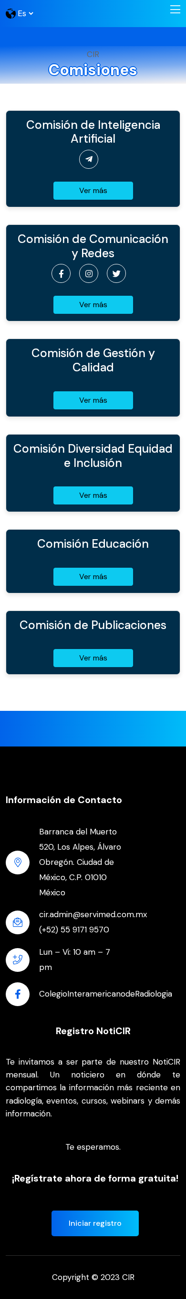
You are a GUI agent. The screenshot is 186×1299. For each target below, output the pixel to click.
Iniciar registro (95, 1223)
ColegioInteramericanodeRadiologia (105, 994)
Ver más (93, 190)
